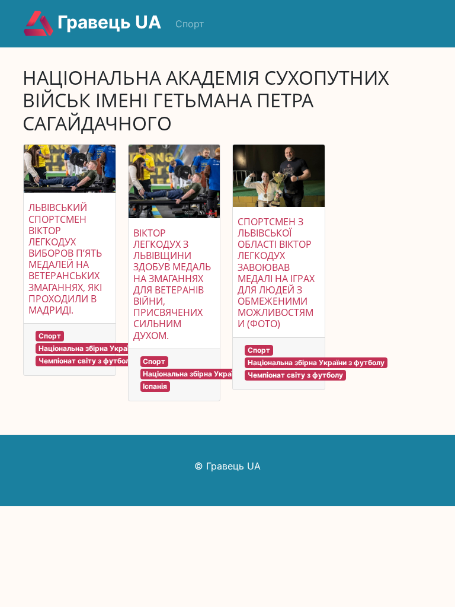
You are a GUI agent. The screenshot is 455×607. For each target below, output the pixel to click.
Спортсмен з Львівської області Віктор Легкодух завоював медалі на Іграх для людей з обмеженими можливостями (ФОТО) (276, 273)
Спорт (189, 24)
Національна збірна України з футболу (107, 348)
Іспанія (155, 386)
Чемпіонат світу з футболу (86, 360)
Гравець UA (107, 22)
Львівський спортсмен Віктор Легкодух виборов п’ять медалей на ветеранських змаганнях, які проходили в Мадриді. (65, 259)
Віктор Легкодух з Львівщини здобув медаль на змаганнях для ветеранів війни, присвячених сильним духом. (172, 284)
